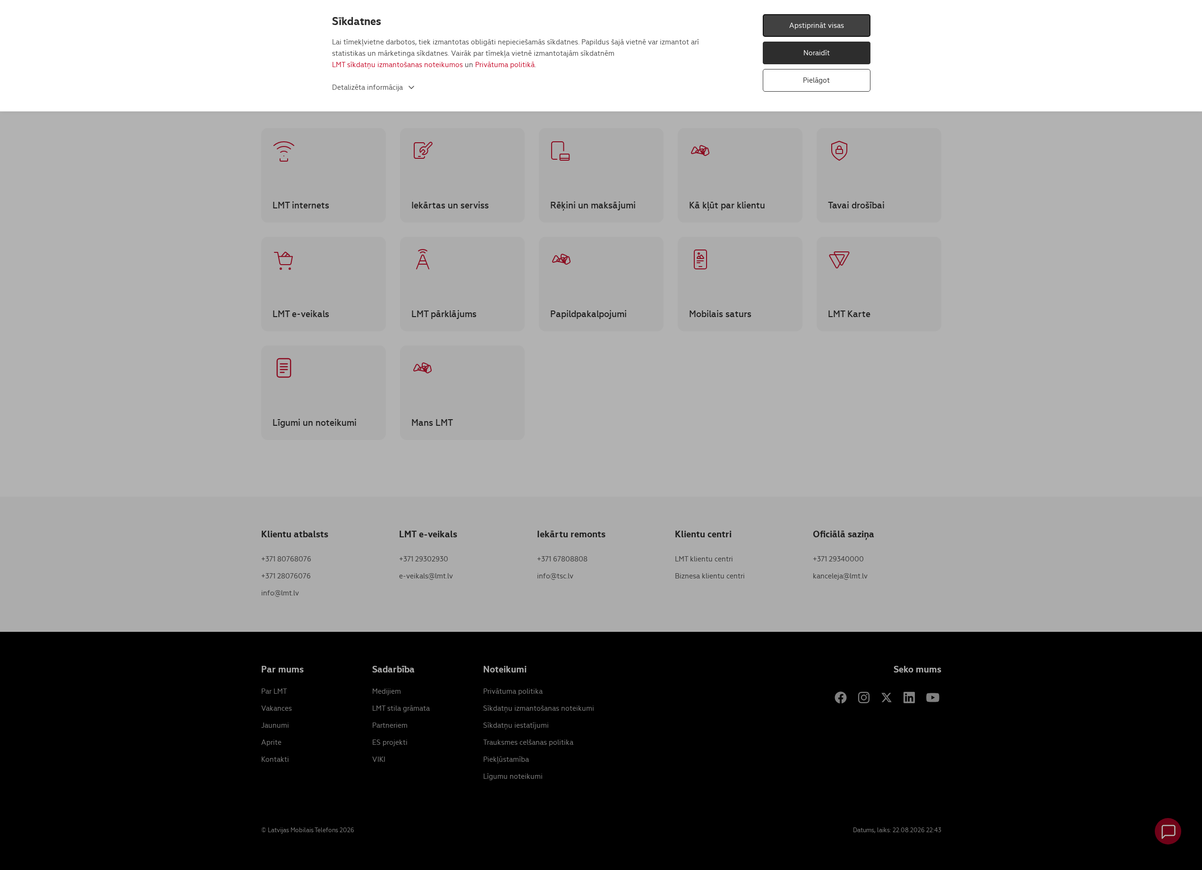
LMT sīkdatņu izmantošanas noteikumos (397, 64)
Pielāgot (816, 80)
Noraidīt (816, 52)
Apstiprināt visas (816, 25)
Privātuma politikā (505, 64)
